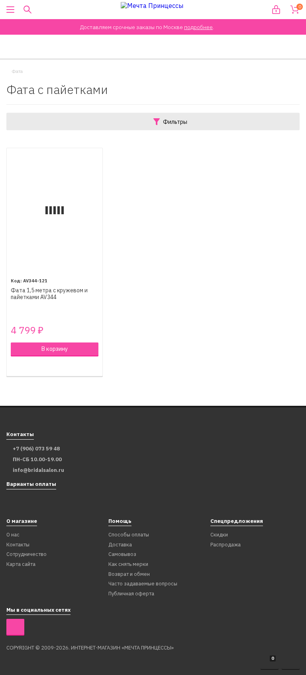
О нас (13, 535)
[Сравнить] (15, 366)
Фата (17, 71)
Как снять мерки (128, 564)
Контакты (17, 545)
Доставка (120, 545)
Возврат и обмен (129, 574)
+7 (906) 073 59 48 (36, 449)
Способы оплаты (128, 535)
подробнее (198, 27)
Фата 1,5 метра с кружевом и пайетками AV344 (49, 294)
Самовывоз (122, 555)
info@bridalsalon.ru (38, 470)
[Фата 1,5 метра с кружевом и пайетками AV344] (54, 210)
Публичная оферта (131, 594)
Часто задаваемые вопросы (142, 584)
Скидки (219, 535)
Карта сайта (20, 564)
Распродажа (225, 545)
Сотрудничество (26, 555)
